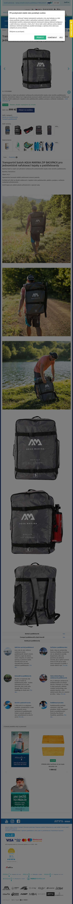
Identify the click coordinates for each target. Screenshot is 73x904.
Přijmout (40, 38)
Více (61, 38)
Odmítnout (52, 38)
